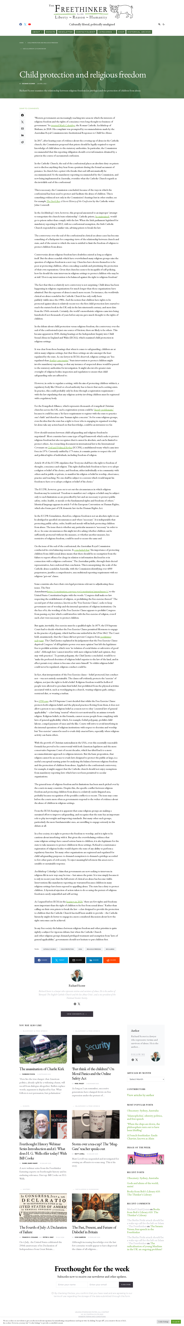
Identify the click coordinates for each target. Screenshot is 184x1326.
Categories (105, 32)
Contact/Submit (85, 32)
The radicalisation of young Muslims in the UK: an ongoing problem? (144, 1246)
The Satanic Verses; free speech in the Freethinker (145, 1229)
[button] (164, 24)
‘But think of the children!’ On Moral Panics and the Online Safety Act (93, 1073)
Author (135, 1030)
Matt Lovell (79, 1154)
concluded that (81, 549)
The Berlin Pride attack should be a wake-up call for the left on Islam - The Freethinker (145, 1223)
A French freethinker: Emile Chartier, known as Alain (142, 1136)
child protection (67, 949)
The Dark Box (53, 201)
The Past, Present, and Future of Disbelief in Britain (94, 1230)
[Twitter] (25, 24)
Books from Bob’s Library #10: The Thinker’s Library (143, 1193)
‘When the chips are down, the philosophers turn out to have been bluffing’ (143, 1127)
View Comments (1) (75, 1014)
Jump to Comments (29, 108)
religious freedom (94, 949)
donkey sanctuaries (58, 360)
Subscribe (126, 1284)
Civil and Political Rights (60, 447)
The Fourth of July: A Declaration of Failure (43, 1230)
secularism (110, 949)
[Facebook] (20, 24)
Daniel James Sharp (30, 1163)
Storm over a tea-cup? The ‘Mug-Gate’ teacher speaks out (95, 1146)
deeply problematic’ (104, 409)
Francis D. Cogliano (30, 1237)
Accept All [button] (175, 1322)
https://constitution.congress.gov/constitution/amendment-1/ (78, 591)
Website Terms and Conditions (92, 1316)
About (36, 32)
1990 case (43, 701)
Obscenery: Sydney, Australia (143, 1110)
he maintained (102, 216)
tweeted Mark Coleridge (63, 125)
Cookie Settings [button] (163, 1322)
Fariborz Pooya (28, 1074)
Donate (50, 32)
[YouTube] (29, 24)
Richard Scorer (28, 83)
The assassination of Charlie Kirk (41, 1068)
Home (21, 43)
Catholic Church (49, 949)
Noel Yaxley (79, 1083)
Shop (121, 32)
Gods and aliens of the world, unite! (143, 1184)
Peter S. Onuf (48, 1237)
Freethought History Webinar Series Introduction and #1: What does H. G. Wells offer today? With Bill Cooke (43, 1151)
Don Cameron (80, 1237)
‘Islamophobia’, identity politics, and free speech (144, 1117)
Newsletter (65, 32)
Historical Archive (139, 32)
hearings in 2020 (74, 901)
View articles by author (140, 1095)
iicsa (80, 949)
